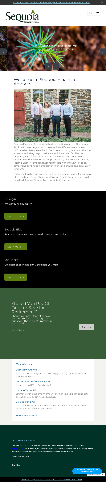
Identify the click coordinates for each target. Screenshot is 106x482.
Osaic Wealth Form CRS (23, 440)
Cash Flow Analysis (26, 369)
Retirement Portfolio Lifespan (33, 381)
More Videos (18, 330)
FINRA (15, 448)
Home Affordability (27, 390)
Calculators (24, 364)
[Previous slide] (3, 51)
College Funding (25, 402)
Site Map (16, 465)
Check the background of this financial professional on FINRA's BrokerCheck (51, 2)
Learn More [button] (14, 216)
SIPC (21, 448)
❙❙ (56, 66)
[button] (94, 13)
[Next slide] (103, 51)
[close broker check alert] (102, 2)
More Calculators (26, 415)
